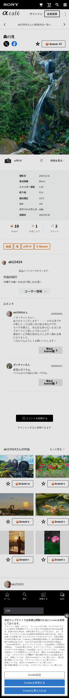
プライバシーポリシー (41, 665)
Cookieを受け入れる (34, 690)
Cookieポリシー (33, 662)
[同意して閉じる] (66, 616)
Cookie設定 (34, 674)
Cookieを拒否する (34, 682)
